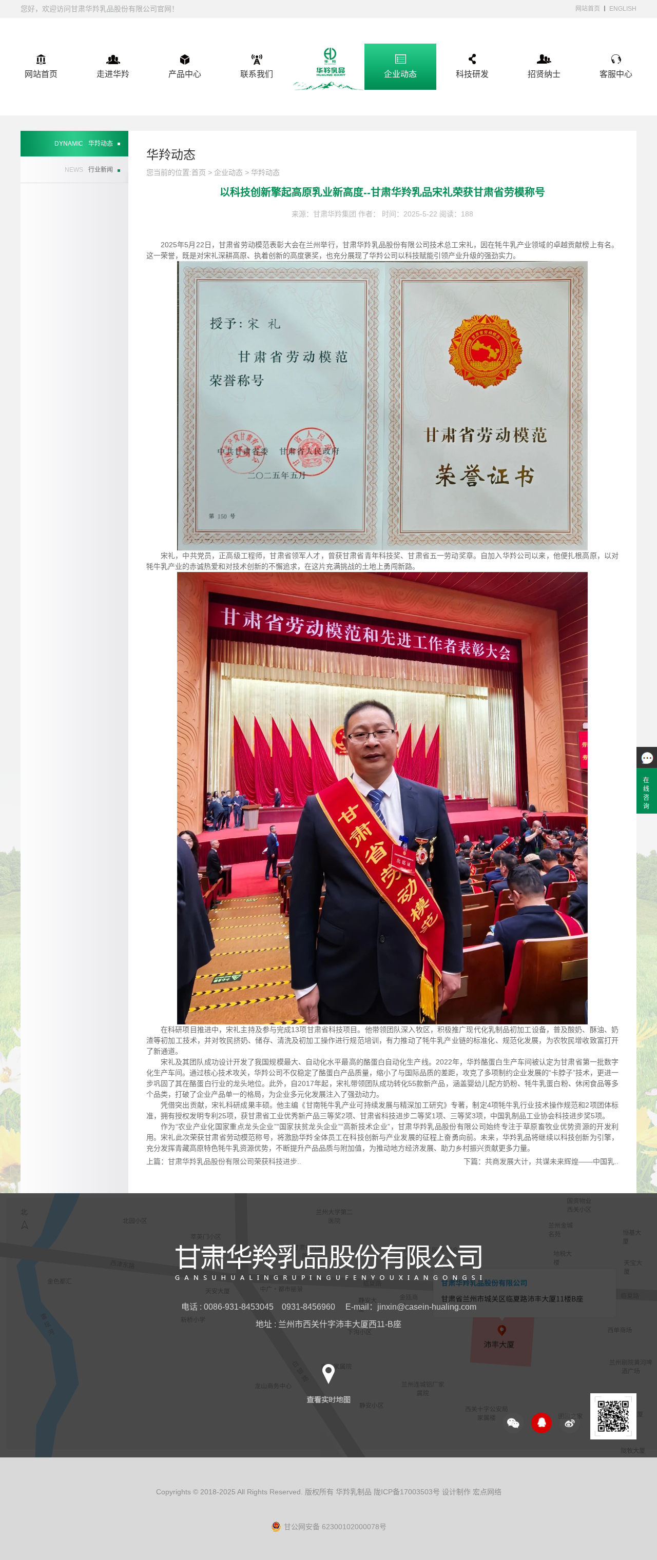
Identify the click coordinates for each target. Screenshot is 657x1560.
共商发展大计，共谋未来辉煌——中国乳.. (552, 1161)
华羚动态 (265, 172)
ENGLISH (622, 8)
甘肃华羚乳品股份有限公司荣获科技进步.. (234, 1161)
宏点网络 (487, 1492)
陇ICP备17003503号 (407, 1492)
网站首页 (587, 8)
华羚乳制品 (354, 1492)
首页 (198, 172)
